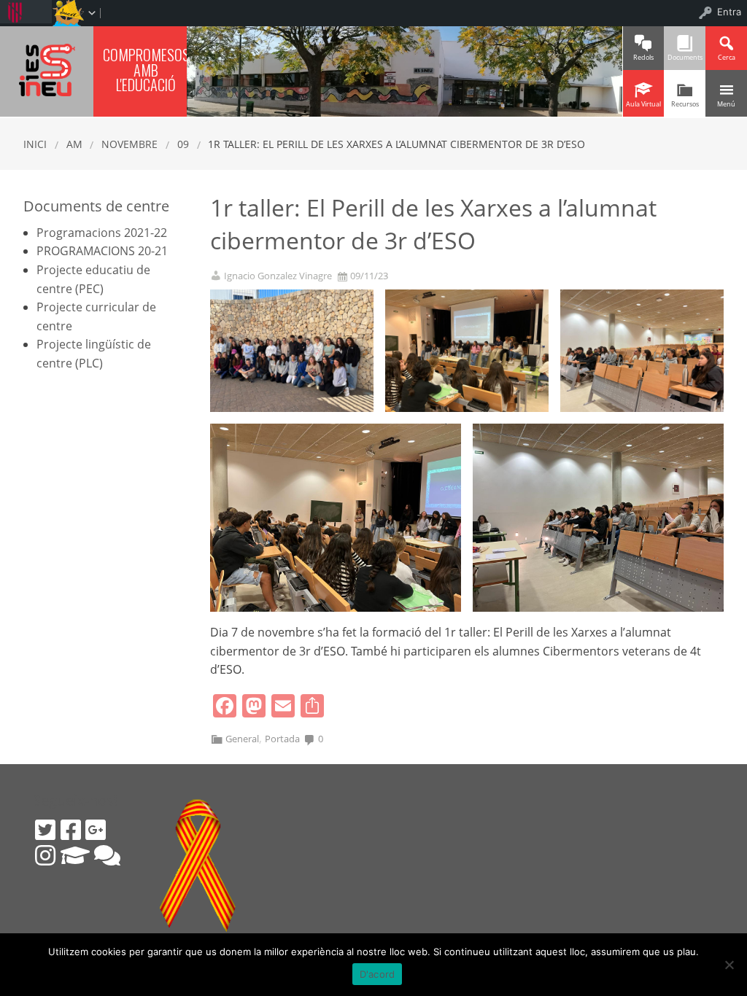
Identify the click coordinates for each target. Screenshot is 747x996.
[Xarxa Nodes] (107, 855)
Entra (729, 11)
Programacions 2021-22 (101, 233)
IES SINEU (47, 69)
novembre (129, 144)
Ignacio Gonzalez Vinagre (278, 276)
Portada (282, 738)
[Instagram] (45, 855)
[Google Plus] (95, 829)
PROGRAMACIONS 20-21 (102, 251)
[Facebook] (71, 829)
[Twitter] (45, 829)
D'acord (377, 974)
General (242, 738)
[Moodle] (75, 855)
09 (183, 144)
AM (74, 144)
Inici (35, 144)
